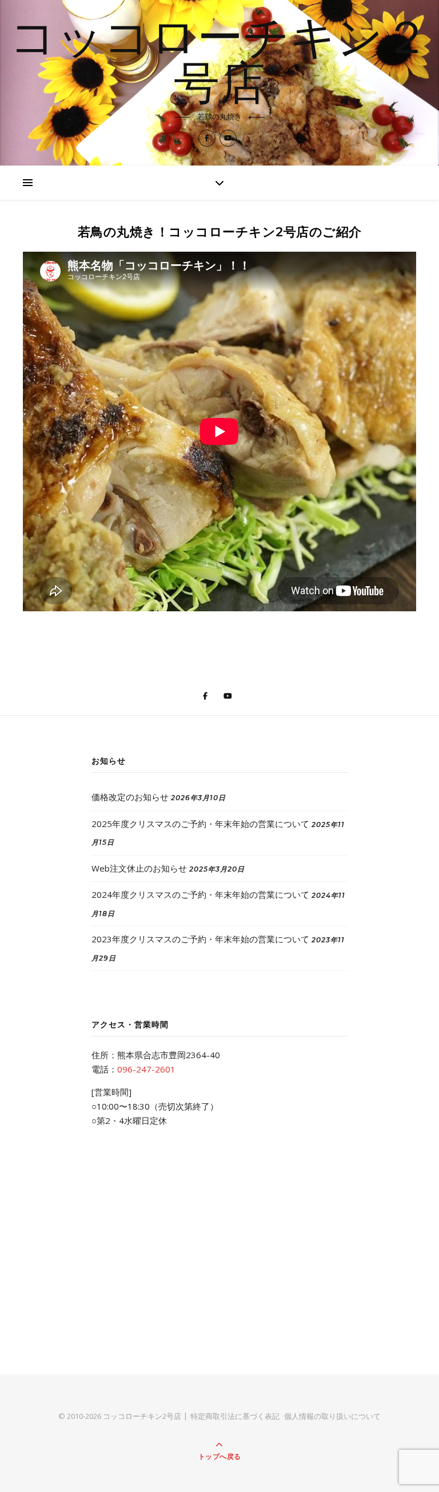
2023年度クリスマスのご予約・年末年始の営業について (200, 939)
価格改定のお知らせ (130, 797)
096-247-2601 (146, 1069)
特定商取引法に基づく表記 (235, 1416)
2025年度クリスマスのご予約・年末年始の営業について (200, 823)
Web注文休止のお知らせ (139, 868)
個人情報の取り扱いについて (332, 1416)
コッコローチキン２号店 (219, 63)
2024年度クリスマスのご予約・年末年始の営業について (200, 894)
